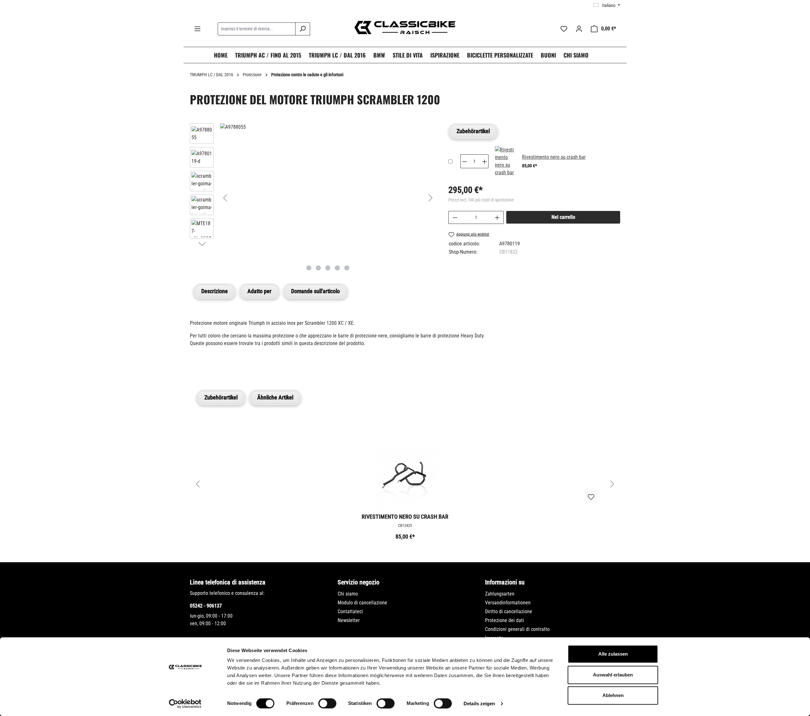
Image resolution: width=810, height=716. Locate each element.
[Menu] (197, 28)
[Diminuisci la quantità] (455, 217)
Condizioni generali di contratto (517, 629)
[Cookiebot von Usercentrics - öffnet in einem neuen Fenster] (185, 703)
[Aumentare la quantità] (497, 217)
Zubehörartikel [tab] (473, 131)
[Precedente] (225, 198)
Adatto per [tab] (259, 291)
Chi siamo (348, 594)
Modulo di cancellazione (362, 603)
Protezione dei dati (504, 620)
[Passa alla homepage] (405, 27)
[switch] (327, 703)
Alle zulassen (613, 654)
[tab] (214, 291)
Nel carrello (563, 217)
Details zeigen (479, 703)
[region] (313, 197)
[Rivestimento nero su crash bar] (504, 161)
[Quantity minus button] (464, 161)
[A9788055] (327, 127)
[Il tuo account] (579, 28)
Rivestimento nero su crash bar (554, 157)
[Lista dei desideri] (563, 28)
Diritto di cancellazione (508, 611)
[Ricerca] (302, 28)
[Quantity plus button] (485, 161)
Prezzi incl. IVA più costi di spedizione (481, 199)
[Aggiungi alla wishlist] (591, 497)
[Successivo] (430, 198)
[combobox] (257, 28)
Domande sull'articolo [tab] (315, 291)
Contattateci (350, 611)
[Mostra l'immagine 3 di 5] (327, 267)
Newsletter (349, 620)
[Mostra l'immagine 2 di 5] (318, 267)
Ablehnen (613, 695)
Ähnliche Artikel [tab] (275, 397)
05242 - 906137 (206, 606)
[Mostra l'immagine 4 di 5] (337, 267)
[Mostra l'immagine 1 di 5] (308, 267)
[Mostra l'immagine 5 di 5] (346, 267)
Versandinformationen (508, 603)
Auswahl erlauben (613, 674)
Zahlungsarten (499, 594)
